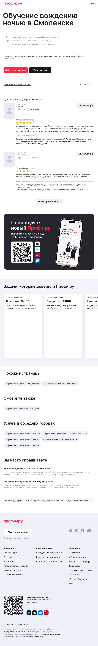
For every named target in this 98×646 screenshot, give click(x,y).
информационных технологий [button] (17, 631)
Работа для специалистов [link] (49, 561)
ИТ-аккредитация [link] (77, 557)
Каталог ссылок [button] (11, 570)
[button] (85, 105)
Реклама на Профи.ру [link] (79, 561)
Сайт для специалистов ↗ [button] (49, 552)
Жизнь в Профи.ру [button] (78, 579)
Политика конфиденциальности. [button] (29, 636)
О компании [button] (75, 552)
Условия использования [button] (16, 565)
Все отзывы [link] (9, 561)
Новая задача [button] (10, 552)
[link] (16, 70)
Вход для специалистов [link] (48, 557)
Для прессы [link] (74, 565)
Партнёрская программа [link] (81, 570)
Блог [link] (71, 583)
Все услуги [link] (9, 557)
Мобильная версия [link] (13, 574)
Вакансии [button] (74, 574)
